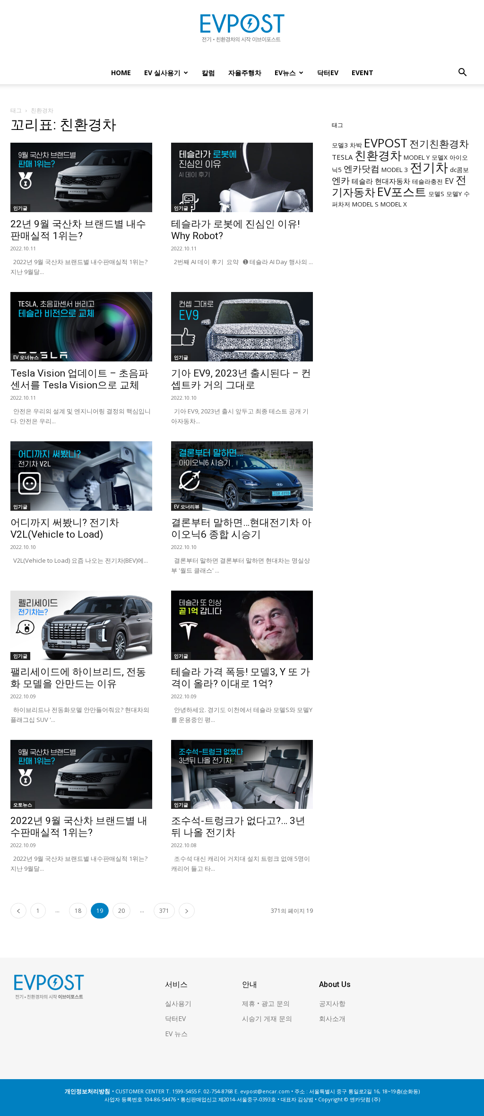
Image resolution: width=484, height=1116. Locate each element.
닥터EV (327, 72)
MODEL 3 (394, 169)
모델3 (340, 145)
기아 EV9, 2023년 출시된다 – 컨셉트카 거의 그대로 (241, 379)
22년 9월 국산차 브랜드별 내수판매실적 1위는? (78, 229)
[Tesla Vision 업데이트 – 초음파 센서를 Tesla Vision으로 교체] (81, 326)
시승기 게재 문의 (267, 1018)
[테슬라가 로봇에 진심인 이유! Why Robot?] (242, 177)
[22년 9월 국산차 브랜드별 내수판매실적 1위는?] (81, 177)
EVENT (362, 72)
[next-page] (187, 911)
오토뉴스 (22, 804)
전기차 (429, 167)
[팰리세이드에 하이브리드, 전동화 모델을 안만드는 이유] (81, 625)
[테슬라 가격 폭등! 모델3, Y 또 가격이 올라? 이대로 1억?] (242, 625)
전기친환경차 (439, 143)
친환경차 (378, 155)
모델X (440, 157)
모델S (436, 193)
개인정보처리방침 (87, 1091)
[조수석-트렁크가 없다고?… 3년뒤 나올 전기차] (242, 774)
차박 (356, 145)
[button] (462, 73)
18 (78, 911)
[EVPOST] (242, 31)
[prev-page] (18, 911)
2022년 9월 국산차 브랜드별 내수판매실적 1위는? (78, 826)
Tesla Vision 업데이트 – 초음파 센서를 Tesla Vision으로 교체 (79, 379)
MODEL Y (417, 157)
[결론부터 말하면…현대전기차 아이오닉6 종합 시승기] (242, 476)
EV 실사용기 (162, 72)
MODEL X (393, 204)
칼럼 (208, 72)
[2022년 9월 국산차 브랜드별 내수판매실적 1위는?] (81, 774)
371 (164, 911)
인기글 (20, 208)
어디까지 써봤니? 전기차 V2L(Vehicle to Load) (64, 528)
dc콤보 (459, 169)
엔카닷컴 (362, 168)
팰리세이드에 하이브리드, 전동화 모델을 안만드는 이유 (78, 677)
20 (121, 911)
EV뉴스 (285, 72)
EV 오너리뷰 (186, 506)
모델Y (454, 193)
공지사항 (332, 1003)
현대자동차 (392, 181)
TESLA (342, 157)
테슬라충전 (427, 181)
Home (121, 72)
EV (449, 181)
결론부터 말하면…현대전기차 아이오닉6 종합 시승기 (241, 528)
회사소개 (332, 1018)
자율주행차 (244, 72)
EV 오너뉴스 (26, 357)
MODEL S (365, 204)
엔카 (341, 180)
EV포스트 (401, 191)
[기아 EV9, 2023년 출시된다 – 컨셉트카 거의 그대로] (242, 326)
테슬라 (362, 181)
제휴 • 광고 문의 (266, 1003)
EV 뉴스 (176, 1033)
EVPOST (385, 143)
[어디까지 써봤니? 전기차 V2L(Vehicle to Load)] (81, 476)
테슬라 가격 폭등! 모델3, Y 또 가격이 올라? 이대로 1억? (240, 677)
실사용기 (178, 1003)
